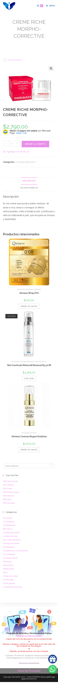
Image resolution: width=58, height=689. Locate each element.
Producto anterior (15, 60)
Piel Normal (8, 496)
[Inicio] (4, 41)
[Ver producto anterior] (5, 60)
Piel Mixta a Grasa (11, 492)
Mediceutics (30, 162)
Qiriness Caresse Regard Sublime (29, 436)
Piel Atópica (8, 485)
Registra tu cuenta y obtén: (29, 636)
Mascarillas (8, 565)
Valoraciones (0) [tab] (29, 188)
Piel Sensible (9, 503)
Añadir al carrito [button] (29, 306)
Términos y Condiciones (29, 662)
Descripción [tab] (29, 181)
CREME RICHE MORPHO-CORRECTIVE (37, 41)
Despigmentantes (27, 361)
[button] (51, 68)
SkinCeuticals (40, 361)
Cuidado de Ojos (10, 536)
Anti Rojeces (8, 521)
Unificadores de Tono (12, 587)
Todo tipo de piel (10, 481)
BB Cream (7, 529)
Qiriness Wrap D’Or (29, 293)
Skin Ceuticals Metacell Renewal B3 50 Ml (29, 365)
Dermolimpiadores (11, 540)
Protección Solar (10, 576)
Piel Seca (7, 499)
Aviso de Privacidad (29, 670)
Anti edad (19, 162)
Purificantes (8, 579)
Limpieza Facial (10, 558)
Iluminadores (9, 554)
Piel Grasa (7, 488)
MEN (5, 572)
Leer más (29, 378)
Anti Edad (7, 518)
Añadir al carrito (35, 144)
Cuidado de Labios (11, 532)
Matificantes (8, 569)
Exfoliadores (8, 547)
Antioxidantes (9, 525)
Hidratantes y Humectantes (15, 550)
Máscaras (30, 289)
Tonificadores (9, 583)
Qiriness (38, 289)
